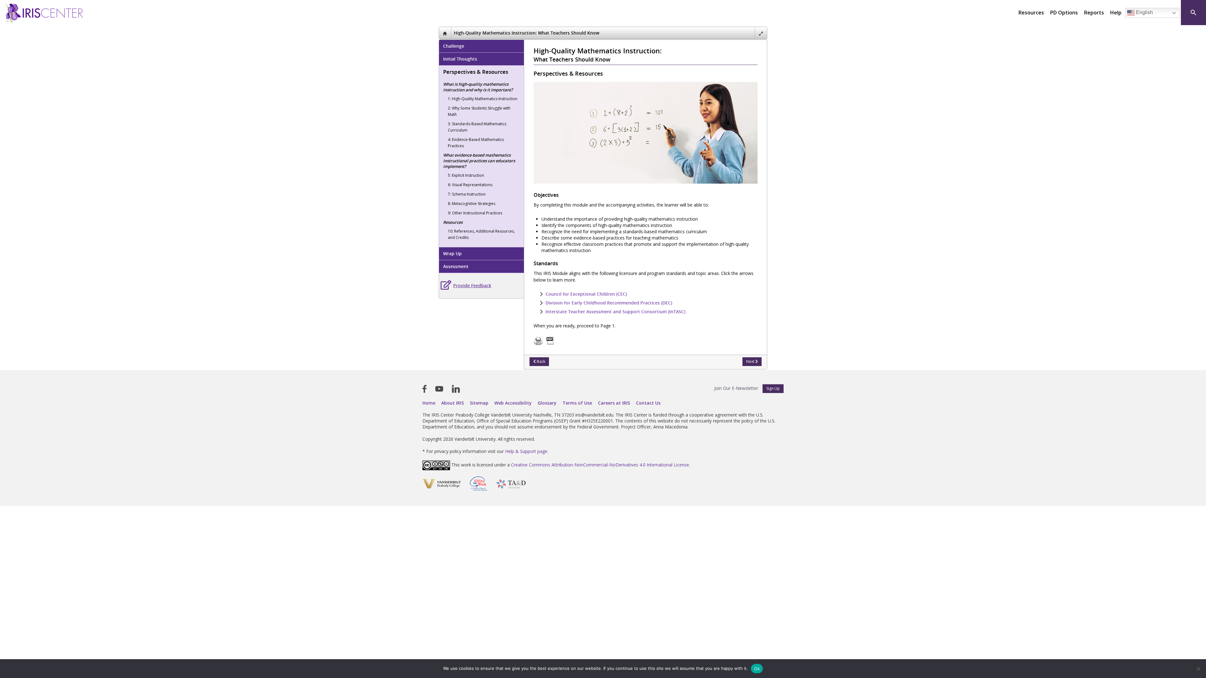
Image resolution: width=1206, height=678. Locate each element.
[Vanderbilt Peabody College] (441, 483)
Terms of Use (577, 403)
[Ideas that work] (478, 483)
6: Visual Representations (470, 184)
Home (428, 403)
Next (750, 361)
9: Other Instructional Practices (475, 213)
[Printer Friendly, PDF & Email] (544, 341)
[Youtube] (439, 388)
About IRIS (452, 403)
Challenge (453, 46)
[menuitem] (1031, 12)
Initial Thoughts (460, 59)
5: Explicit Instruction (466, 175)
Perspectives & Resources (475, 71)
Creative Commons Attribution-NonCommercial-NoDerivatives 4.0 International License (600, 465)
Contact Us (648, 403)
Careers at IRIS (614, 403)
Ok (757, 668)
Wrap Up (452, 253)
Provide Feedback (472, 285)
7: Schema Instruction (467, 194)
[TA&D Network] (511, 483)
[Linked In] (456, 388)
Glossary (547, 403)
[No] (1198, 668)
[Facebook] (424, 388)
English (1144, 12)
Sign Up (773, 388)
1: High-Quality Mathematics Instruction (482, 98)
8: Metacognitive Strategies (471, 203)
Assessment (456, 266)
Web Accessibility (513, 403)
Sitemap (479, 403)
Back (540, 361)
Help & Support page (526, 451)
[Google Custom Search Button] (1193, 12)
